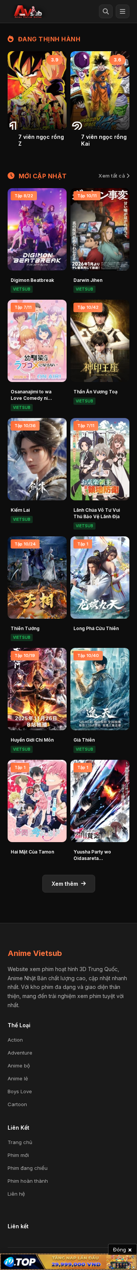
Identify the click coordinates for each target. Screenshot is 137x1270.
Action (15, 1040)
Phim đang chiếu (28, 1168)
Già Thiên (84, 740)
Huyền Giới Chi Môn (32, 740)
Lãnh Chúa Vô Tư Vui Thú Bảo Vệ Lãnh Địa (96, 513)
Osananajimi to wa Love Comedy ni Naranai (31, 398)
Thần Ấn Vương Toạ (95, 392)
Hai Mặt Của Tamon (32, 852)
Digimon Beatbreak (32, 280)
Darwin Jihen (87, 280)
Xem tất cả (112, 176)
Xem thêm (65, 883)
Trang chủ (20, 1142)
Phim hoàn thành (28, 1181)
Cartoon (17, 1104)
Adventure (20, 1053)
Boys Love (20, 1091)
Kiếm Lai (20, 510)
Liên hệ (16, 1194)
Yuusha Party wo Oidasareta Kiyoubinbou (92, 858)
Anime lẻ (18, 1078)
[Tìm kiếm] (106, 11)
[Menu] (122, 11)
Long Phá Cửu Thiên (96, 628)
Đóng (122, 1249)
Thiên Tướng (25, 628)
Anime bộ (19, 1066)
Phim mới (18, 1155)
